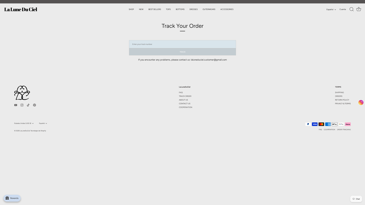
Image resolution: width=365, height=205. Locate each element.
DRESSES (193, 9)
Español (330, 9)
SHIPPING (339, 92)
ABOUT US (183, 100)
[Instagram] (22, 105)
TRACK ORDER (185, 96)
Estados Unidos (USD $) (22, 123)
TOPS (168, 9)
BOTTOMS (180, 9)
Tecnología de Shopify (38, 131)
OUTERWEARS (209, 9)
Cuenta (342, 9)
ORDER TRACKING (344, 130)
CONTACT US (184, 103)
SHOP (131, 9)
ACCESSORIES (226, 9)
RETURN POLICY (342, 100)
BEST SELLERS (154, 9)
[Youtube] (15, 105)
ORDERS (338, 96)
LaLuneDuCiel (25, 131)
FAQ (181, 92)
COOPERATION (185, 107)
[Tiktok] (28, 105)
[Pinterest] (34, 105)
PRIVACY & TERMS (343, 103)
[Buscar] (351, 9)
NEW (141, 9)
